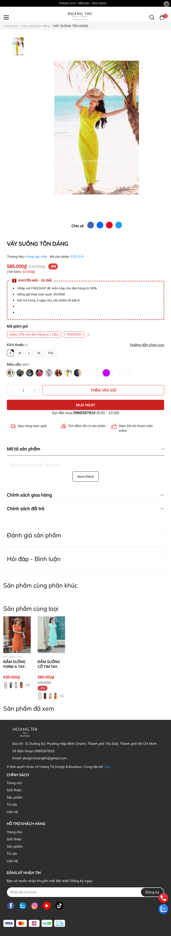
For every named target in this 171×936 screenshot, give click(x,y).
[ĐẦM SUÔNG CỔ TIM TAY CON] (51, 634)
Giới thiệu (14, 790)
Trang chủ (14, 783)
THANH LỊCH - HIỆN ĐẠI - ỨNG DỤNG (82, 3)
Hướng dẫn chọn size (147, 344)
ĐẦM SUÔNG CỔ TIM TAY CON (49, 666)
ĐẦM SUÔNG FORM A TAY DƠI (14, 666)
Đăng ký (152, 892)
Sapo (107, 767)
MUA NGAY (85, 405)
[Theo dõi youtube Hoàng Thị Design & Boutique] (46, 906)
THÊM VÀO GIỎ (103, 390)
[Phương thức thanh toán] (34, 923)
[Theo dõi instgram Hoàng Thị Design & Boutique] (34, 906)
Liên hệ (12, 812)
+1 (61, 695)
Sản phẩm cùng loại (30, 608)
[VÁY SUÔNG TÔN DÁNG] (96, 127)
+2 (27, 684)
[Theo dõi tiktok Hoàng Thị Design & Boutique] (59, 906)
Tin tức (12, 804)
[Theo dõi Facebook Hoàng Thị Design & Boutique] (11, 906)
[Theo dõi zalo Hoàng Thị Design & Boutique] (22, 906)
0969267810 (84, 412)
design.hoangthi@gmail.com (44, 758)
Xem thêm (85, 476)
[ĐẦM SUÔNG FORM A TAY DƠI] (17, 634)
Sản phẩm (14, 797)
